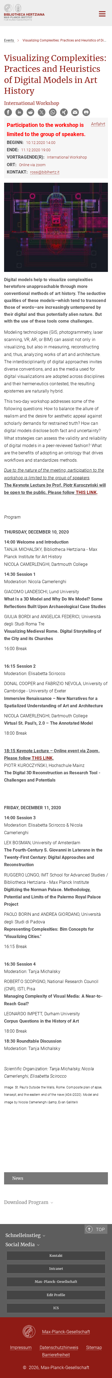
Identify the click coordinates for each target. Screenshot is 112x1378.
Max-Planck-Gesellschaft (56, 1282)
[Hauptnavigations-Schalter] (102, 13)
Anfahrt (98, 124)
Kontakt (56, 1256)
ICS (56, 1308)
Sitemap (94, 1347)
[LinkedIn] (19, 112)
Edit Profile (56, 1295)
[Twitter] (42, 112)
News (17, 1178)
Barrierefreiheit (56, 1354)
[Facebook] (8, 112)
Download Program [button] (26, 1202)
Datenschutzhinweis (59, 1347)
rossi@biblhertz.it (45, 172)
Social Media (20, 1244)
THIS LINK (86, 492)
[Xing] (64, 112)
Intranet (56, 1269)
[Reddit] (30, 112)
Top (100, 1229)
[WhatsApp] (53, 112)
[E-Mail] (75, 112)
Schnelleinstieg (23, 1235)
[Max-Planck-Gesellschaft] (32, 1331)
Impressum (21, 1347)
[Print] (86, 112)
